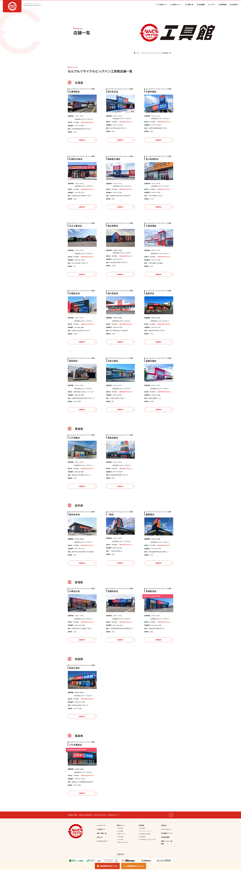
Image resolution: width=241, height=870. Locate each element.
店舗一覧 (190, 4)
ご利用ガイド (162, 4)
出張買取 (120, 831)
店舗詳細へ (82, 140)
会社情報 (141, 825)
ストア (212, 4)
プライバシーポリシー (146, 831)
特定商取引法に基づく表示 (147, 839)
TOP (137, 53)
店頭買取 (120, 828)
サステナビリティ (102, 841)
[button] (107, 866)
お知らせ (99, 837)
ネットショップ (166, 829)
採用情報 (223, 4)
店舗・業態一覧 (101, 833)
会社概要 (202, 4)
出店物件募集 (165, 837)
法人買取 (120, 839)
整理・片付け (122, 834)
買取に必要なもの (123, 842)
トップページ (101, 825)
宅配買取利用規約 (145, 834)
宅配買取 (120, 837)
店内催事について (166, 833)
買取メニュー (177, 4)
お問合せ (235, 4)
